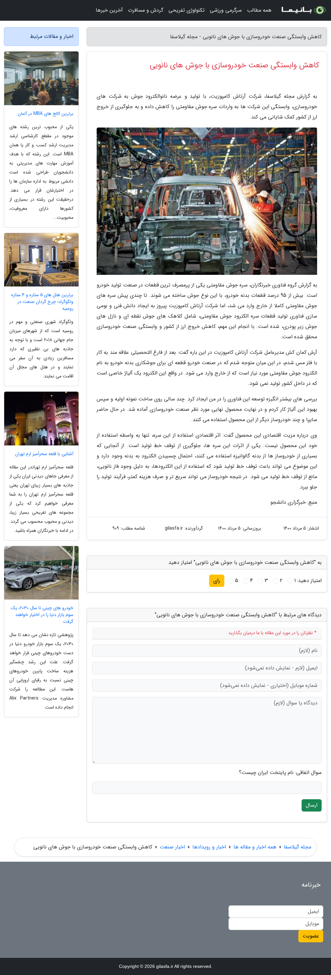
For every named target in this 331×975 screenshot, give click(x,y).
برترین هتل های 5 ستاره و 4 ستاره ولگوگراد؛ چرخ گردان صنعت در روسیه (42, 302)
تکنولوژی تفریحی (186, 10)
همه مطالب (259, 10)
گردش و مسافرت (145, 10)
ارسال (311, 805)
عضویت (311, 936)
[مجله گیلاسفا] (303, 10)
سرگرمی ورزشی (226, 10)
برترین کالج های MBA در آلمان (45, 113)
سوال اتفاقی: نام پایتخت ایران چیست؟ (280, 773)
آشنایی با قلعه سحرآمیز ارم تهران (44, 454)
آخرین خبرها (109, 10)
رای (216, 581)
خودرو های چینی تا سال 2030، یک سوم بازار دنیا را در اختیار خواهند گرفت (42, 615)
